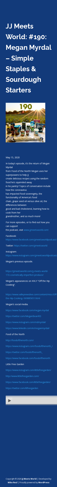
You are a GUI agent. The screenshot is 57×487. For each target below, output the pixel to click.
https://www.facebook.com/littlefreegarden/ (28, 382)
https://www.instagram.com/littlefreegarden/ (28, 370)
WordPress (43, 482)
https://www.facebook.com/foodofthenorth (28, 358)
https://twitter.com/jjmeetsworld (30, 245)
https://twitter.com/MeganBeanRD (23, 316)
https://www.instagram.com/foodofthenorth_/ (29, 346)
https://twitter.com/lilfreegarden (22, 388)
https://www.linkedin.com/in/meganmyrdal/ (28, 328)
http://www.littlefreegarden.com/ (22, 376)
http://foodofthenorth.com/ (20, 340)
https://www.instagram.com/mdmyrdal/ (26, 322)
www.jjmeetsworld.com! (36, 229)
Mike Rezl (12, 482)
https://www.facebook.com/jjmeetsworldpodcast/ (31, 239)
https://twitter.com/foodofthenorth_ (24, 352)
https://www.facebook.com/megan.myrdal (27, 310)
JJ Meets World (29, 478)
